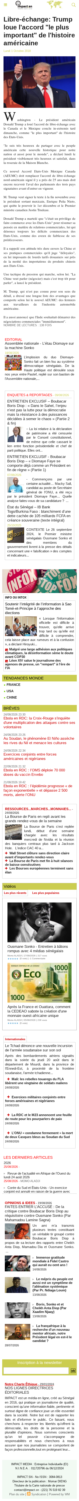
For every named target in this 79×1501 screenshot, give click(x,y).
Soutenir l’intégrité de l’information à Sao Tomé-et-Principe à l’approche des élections (38, 608)
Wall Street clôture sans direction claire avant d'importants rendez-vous (37, 855)
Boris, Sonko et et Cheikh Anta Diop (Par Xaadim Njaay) (49, 1308)
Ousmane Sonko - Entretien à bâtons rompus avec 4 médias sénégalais (37, 949)
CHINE (11, 697)
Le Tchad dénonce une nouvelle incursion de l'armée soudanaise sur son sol (38, 1048)
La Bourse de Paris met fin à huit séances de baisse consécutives (39, 863)
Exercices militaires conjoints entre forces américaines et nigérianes (35, 1099)
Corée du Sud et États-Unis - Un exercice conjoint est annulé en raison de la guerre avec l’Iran (37, 1188)
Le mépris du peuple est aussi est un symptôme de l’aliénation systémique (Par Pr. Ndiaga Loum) (52, 1284)
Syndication (38, 1494)
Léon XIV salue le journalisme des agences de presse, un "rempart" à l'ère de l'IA (37, 664)
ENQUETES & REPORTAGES (29, 395)
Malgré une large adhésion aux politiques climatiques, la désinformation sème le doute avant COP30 (39, 653)
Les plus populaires (45, 893)
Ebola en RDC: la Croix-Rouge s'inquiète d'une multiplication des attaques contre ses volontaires (39, 722)
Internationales (15, 1039)
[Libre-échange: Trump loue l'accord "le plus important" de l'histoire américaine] (39, 58)
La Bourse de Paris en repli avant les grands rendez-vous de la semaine (35, 819)
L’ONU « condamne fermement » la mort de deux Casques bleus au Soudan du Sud (39, 1135)
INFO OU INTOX (16, 597)
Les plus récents (15, 893)
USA (10, 691)
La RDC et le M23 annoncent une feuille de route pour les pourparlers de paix (38, 1117)
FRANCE (13, 684)
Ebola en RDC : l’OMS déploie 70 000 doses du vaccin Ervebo (34, 772)
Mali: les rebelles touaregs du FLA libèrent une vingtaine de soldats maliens (36, 1081)
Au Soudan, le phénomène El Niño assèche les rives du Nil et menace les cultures (39, 740)
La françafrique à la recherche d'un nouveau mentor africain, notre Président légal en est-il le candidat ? (52, 1333)
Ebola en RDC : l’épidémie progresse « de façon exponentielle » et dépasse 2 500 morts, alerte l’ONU (38, 790)
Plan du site (16, 1494)
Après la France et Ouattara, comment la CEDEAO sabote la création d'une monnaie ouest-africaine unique (38, 1011)
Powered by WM (59, 1494)
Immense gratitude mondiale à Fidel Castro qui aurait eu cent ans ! (50, 1261)
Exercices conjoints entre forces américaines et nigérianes (30, 756)
